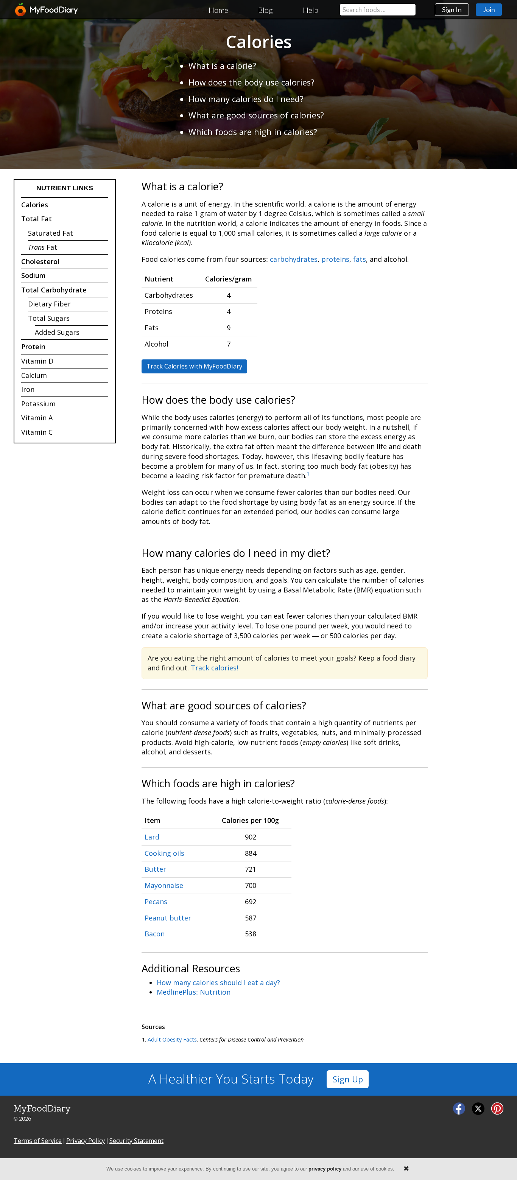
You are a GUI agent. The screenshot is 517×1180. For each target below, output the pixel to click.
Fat (42, 247)
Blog (265, 9)
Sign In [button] (452, 9)
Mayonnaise (164, 885)
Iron (27, 389)
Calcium (34, 375)
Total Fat (36, 218)
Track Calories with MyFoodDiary (194, 366)
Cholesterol (40, 261)
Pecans (156, 901)
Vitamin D (37, 360)
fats (359, 259)
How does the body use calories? (251, 82)
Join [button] (489, 9)
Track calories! (214, 667)
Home (218, 9)
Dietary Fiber (49, 303)
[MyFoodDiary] (47, 9)
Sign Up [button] (348, 1079)
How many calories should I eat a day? (218, 982)
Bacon (155, 933)
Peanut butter (168, 917)
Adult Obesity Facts (172, 1039)
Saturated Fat (50, 233)
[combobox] (378, 10)
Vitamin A (37, 417)
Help (310, 9)
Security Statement (136, 1140)
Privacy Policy (85, 1140)
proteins (335, 259)
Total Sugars (49, 318)
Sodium (33, 275)
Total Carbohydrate (54, 289)
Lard (152, 836)
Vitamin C (37, 432)
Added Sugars (57, 332)
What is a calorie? (222, 65)
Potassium (38, 403)
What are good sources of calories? (256, 115)
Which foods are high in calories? (252, 131)
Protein (33, 346)
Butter (155, 869)
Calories (34, 204)
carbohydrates (294, 259)
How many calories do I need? (246, 98)
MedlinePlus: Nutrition (193, 992)
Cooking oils (164, 853)
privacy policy (324, 1169)
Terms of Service (38, 1140)
